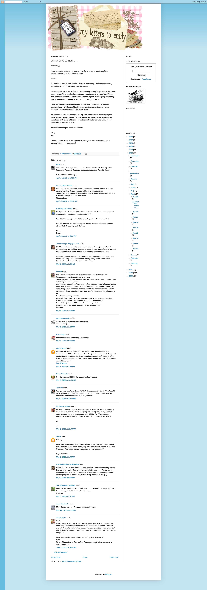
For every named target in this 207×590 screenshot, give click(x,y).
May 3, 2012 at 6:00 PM (65, 478)
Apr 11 (135, 233)
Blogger (108, 574)
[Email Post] (86, 154)
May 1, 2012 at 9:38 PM (65, 341)
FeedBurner (146, 79)
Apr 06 (135, 243)
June (133, 187)
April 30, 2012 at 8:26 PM (66, 236)
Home (85, 557)
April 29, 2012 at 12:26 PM (66, 178)
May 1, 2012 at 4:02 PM (65, 311)
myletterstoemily (63, 318)
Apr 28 (135, 197)
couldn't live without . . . (135, 205)
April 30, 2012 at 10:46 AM (66, 201)
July (133, 184)
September (134, 174)
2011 (131, 270)
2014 (131, 146)
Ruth (58, 164)
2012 (131, 153)
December (135, 156)
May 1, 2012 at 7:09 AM (65, 264)
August (134, 179)
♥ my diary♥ (61, 334)
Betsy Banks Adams (64, 209)
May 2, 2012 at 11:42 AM (66, 399)
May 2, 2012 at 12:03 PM (66, 429)
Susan (58, 436)
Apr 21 (135, 217)
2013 (131, 150)
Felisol (59, 271)
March (133, 255)
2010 (131, 273)
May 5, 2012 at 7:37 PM (65, 496)
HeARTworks (61, 348)
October (134, 166)
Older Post (114, 557)
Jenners (59, 388)
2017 (131, 140)
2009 (131, 276)
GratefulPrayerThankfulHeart (68, 464)
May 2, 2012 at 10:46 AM (66, 380)
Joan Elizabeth (62, 504)
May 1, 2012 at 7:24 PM (65, 327)
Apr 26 (135, 212)
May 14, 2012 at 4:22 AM (66, 510)
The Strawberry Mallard (65, 485)
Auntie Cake (61, 518)
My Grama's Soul (63, 406)
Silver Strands (62, 374)
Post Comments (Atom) (71, 561)
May (133, 191)
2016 (131, 143)
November (135, 161)
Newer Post (56, 557)
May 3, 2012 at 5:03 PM (65, 457)
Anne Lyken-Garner (64, 185)
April (133, 194)
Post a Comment (60, 552)
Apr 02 (135, 249)
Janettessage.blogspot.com (67, 244)
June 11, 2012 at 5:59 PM (66, 547)
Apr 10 (135, 238)
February (134, 258)
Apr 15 (135, 228)
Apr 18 (135, 222)
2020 (131, 137)
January (134, 263)
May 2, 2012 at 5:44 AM (65, 366)
